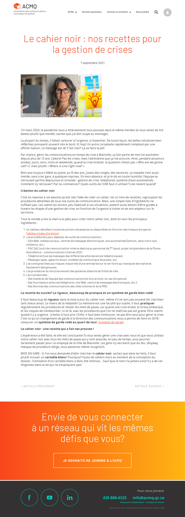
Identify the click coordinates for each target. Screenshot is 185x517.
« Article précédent (38, 386)
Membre (167, 12)
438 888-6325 (115, 497)
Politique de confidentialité (132, 502)
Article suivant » (149, 386)
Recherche (156, 11)
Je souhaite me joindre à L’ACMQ (92, 460)
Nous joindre (142, 11)
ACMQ (71, 11)
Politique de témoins (155, 502)
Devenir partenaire (92, 11)
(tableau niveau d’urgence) (42, 233)
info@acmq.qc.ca (148, 497)
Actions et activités (117, 11)
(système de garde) (111, 322)
